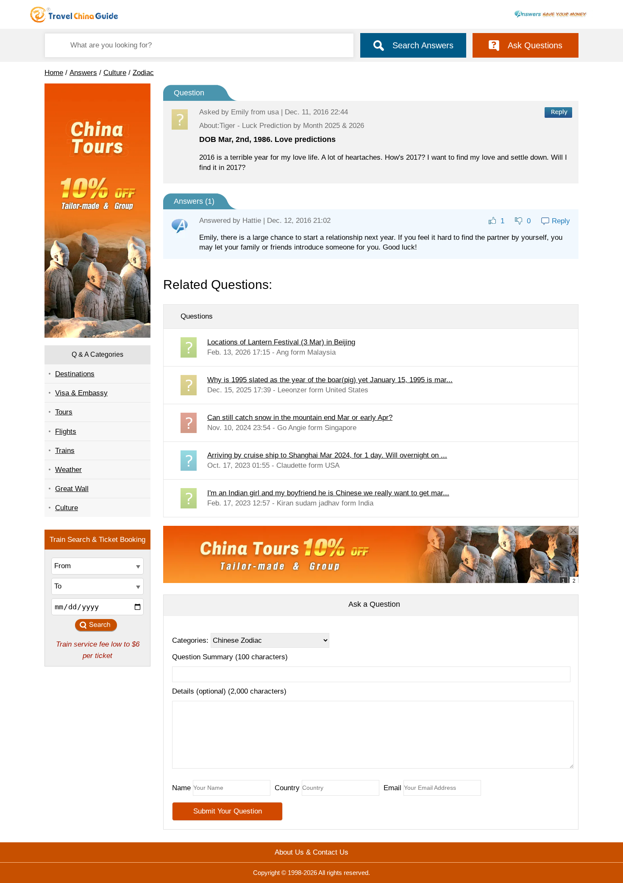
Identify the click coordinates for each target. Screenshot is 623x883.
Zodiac (143, 73)
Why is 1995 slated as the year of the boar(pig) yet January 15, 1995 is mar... (330, 380)
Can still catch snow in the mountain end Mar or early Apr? (299, 418)
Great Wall (72, 489)
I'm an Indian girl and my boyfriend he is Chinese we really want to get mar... (328, 493)
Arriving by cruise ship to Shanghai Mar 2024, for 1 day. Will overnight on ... (327, 455)
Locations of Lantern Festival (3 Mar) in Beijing (281, 342)
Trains (65, 451)
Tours (63, 412)
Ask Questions (535, 45)
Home (53, 73)
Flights (65, 432)
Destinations (75, 374)
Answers (83, 73)
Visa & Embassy (81, 393)
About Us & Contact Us (311, 852)
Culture (114, 73)
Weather (68, 470)
